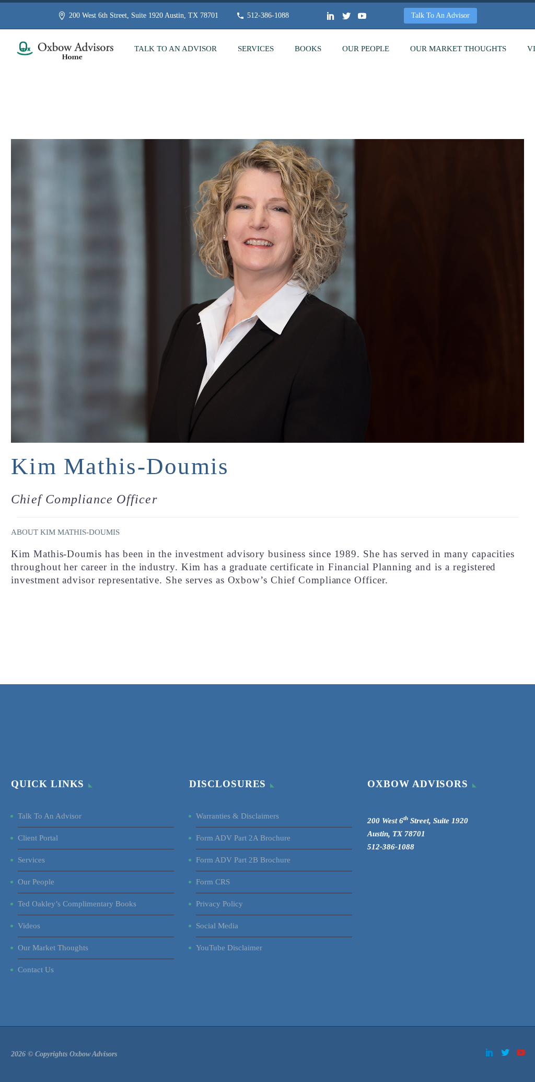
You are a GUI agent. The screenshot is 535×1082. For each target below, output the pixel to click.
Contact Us (36, 969)
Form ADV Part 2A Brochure (243, 838)
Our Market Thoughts (458, 48)
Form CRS (213, 882)
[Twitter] (346, 15)
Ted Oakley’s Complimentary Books (77, 904)
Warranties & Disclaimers (237, 816)
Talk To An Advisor (440, 15)
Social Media (218, 926)
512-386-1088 (268, 15)
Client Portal (38, 838)
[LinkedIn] (331, 15)
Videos (29, 926)
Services (256, 48)
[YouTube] (362, 15)
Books (308, 48)
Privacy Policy (219, 904)
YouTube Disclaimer (229, 947)
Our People (365, 48)
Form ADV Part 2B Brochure (243, 860)
